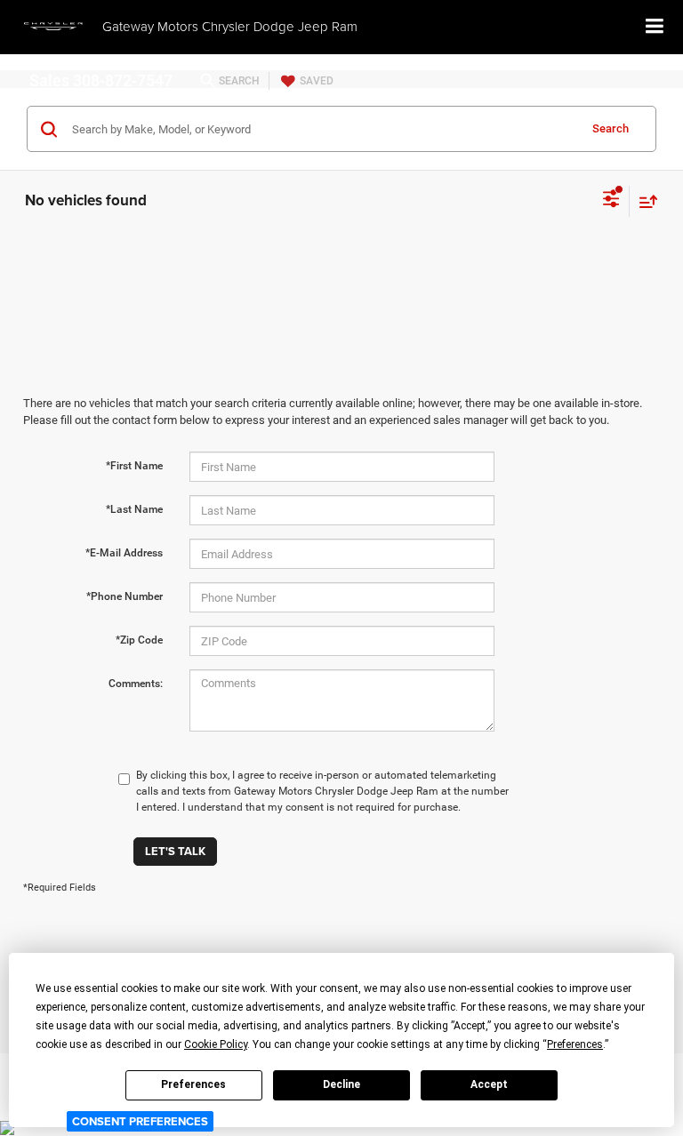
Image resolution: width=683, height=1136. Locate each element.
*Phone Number (124, 596)
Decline (341, 1084)
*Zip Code (139, 640)
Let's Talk (175, 851)
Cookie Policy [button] (215, 1044)
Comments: (135, 683)
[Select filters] (611, 201)
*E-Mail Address (124, 553)
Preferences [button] (575, 1044)
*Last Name (134, 509)
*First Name (134, 466)
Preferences (193, 1084)
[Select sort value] (644, 201)
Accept (489, 1084)
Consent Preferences (140, 1121)
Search (610, 128)
